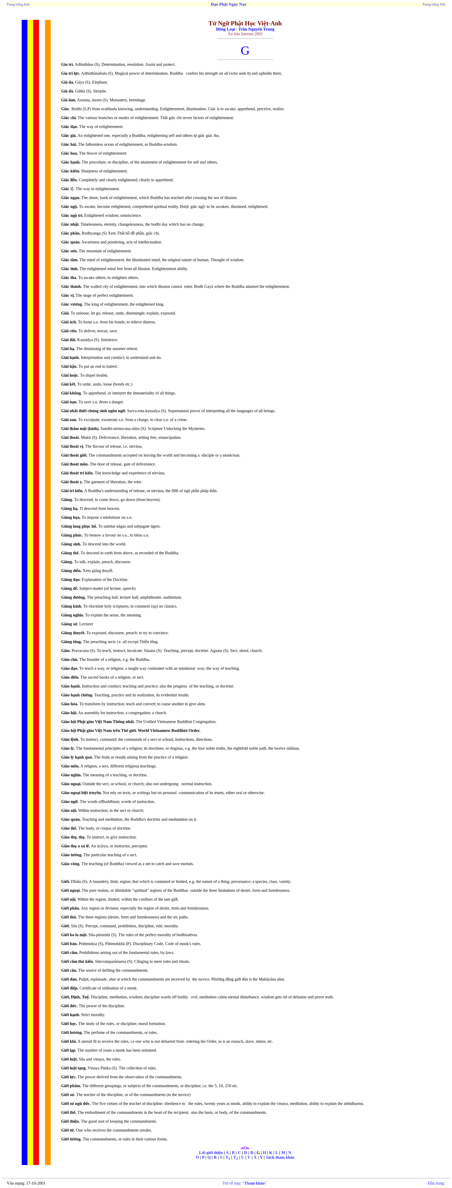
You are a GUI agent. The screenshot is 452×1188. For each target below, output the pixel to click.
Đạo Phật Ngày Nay (228, 4)
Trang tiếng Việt (433, 4)
